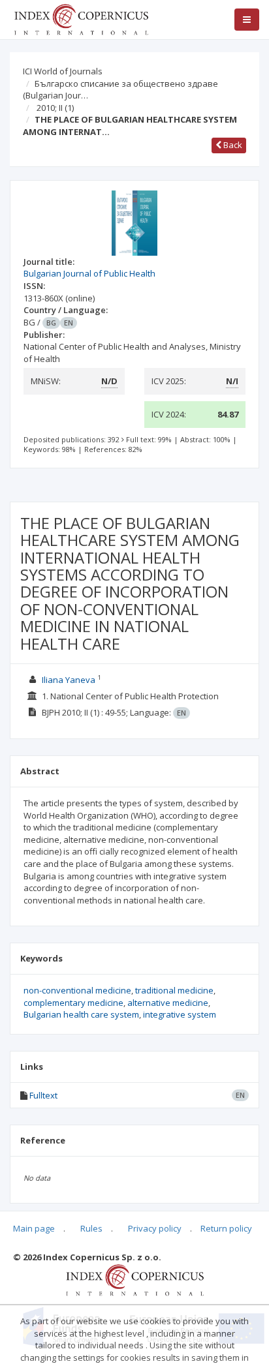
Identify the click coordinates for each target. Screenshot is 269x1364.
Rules (91, 1228)
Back (231, 145)
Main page (34, 1228)
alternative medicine (167, 1002)
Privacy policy (155, 1228)
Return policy (226, 1228)
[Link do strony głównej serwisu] (81, 18)
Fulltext (43, 1095)
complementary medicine (73, 1002)
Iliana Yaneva (68, 680)
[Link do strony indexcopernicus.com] (134, 1279)
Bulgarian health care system (81, 1014)
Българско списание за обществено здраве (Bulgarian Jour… (120, 90)
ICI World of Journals (63, 71)
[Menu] (246, 19)
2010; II (55, 108)
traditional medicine (174, 990)
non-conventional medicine (77, 990)
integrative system (179, 1014)
